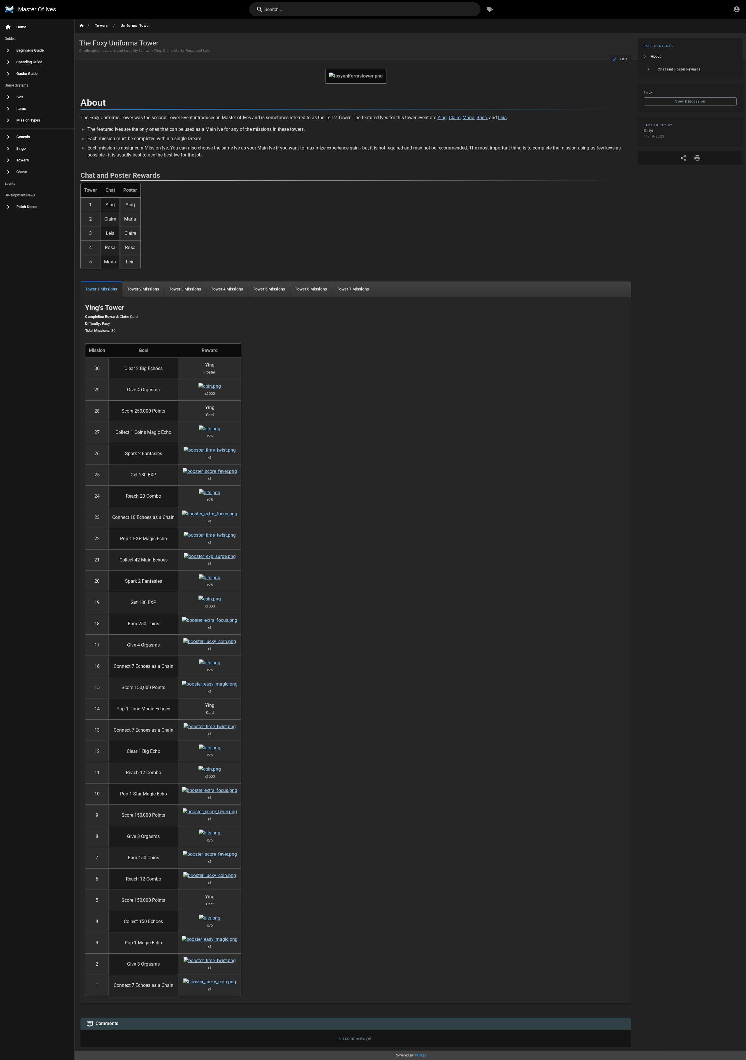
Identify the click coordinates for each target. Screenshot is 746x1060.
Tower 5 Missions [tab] (269, 289)
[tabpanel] (355, 650)
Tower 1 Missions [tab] (101, 289)
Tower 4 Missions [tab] (227, 289)
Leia (502, 117)
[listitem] (690, 56)
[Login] (737, 9)
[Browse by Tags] (490, 9)
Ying (442, 117)
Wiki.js (420, 1055)
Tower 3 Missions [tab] (185, 289)
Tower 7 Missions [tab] (353, 289)
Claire (454, 117)
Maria (468, 117)
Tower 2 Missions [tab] (143, 289)
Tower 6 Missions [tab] (311, 289)
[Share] (683, 158)
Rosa (481, 117)
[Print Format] (697, 158)
